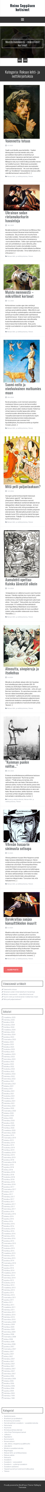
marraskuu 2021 (10, 1095)
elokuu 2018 (8, 1181)
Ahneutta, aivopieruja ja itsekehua (22, 682)
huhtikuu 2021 (9, 1110)
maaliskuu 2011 (9, 1319)
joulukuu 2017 (9, 1198)
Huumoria (7, 1439)
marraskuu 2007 (10, 1361)
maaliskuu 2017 (9, 1216)
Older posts (11, 981)
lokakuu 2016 (9, 1228)
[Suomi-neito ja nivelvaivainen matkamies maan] (22, 373)
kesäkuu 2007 (9, 1373)
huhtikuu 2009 (9, 1338)
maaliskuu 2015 (9, 1265)
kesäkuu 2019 (9, 1157)
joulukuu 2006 (9, 1388)
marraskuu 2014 (10, 1275)
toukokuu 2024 (9, 1036)
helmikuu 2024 (9, 1044)
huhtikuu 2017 (9, 1213)
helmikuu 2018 (9, 1194)
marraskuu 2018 (10, 1174)
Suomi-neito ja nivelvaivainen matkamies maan (23, 400)
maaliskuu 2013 (9, 1299)
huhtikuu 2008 (9, 1353)
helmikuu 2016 (9, 1248)
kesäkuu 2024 (9, 1034)
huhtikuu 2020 (9, 1140)
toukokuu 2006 (9, 1397)
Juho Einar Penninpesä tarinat (15, 1444)
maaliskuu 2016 (9, 1245)
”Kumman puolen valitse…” (17, 775)
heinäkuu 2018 (9, 1184)
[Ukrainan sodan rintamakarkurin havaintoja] (22, 209)
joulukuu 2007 (9, 1358)
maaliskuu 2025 (9, 1029)
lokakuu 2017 (9, 1203)
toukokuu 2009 (9, 1336)
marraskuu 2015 (10, 1255)
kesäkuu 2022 (9, 1078)
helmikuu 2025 (9, 1031)
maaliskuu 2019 (9, 1164)
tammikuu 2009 (9, 1343)
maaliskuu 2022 (9, 1085)
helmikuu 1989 (9, 1410)
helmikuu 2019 (9, 1167)
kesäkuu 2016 (9, 1238)
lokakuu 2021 (9, 1098)
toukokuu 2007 (9, 1375)
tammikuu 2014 (9, 1289)
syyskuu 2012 (9, 1304)
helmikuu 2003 (9, 1405)
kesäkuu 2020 (9, 1135)
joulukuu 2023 (9, 1049)
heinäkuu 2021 (9, 1103)
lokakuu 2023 (9, 1053)
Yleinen (30, 188)
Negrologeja (8, 1462)
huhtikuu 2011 (9, 1316)
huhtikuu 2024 (9, 1039)
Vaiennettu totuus (17, 152)
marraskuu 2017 (10, 1201)
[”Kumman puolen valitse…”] (22, 750)
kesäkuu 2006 (9, 1395)
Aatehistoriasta (9, 1428)
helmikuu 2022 (9, 1088)
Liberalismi (8, 1458)
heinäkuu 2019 (9, 1154)
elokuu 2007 (8, 1368)
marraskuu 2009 (10, 1334)
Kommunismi (9, 1451)
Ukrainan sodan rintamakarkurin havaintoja (17, 228)
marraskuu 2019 (10, 1149)
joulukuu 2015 (9, 1253)
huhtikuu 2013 (9, 1297)
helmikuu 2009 (9, 1341)
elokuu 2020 (8, 1130)
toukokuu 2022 (9, 1081)
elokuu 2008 (8, 1351)
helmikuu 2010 (9, 1329)
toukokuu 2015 (9, 1260)
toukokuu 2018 (9, 1189)
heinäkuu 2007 (9, 1370)
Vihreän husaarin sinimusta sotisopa (18, 858)
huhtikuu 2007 (9, 1378)
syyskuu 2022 (9, 1076)
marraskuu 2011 (10, 1309)
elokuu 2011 (8, 1314)
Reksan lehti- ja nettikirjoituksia (17, 188)
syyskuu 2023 (9, 1056)
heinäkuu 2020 (9, 1132)
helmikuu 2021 (9, 1115)
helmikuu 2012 (9, 1307)
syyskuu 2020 (9, 1127)
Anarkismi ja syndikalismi (13, 1430)
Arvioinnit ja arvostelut (12, 1432)
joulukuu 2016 (9, 1223)
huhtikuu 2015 (9, 1262)
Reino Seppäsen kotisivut (22, 7)
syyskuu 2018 (9, 1179)
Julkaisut (7, 1446)
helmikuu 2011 (9, 1321)
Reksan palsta (9, 1467)
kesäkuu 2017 (9, 1211)
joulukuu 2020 (9, 1120)
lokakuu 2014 (9, 1277)
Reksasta (7, 1469)
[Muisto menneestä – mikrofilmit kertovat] (22, 289)
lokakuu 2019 (9, 1152)
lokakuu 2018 (9, 1176)
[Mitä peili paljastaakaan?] (22, 472)
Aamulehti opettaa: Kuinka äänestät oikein (21, 593)
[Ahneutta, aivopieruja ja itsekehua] (22, 657)
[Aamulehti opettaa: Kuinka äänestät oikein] (22, 565)
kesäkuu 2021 (9, 1105)
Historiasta (8, 1437)
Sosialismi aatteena (11, 1478)
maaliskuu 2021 (9, 1112)
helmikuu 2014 (9, 1287)
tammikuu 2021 (9, 1117)
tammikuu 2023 (9, 1071)
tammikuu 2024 (9, 1046)
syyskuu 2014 (9, 1280)
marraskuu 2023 (10, 1051)
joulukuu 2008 (9, 1346)
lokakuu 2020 (9, 1125)
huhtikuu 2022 (9, 1083)
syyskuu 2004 (9, 1402)
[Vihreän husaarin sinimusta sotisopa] (22, 837)
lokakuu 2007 (9, 1363)
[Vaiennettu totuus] (22, 123)
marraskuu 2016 (10, 1226)
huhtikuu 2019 (9, 1162)
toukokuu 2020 (9, 1137)
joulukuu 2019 (9, 1147)
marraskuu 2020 (10, 1122)
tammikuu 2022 (9, 1090)
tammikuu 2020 (9, 1144)
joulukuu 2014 (9, 1272)
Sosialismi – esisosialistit (13, 1474)
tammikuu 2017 (9, 1221)
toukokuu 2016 (9, 1240)
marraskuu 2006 (10, 1390)
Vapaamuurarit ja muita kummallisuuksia (19, 1480)
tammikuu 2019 (9, 1169)
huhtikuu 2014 (9, 1282)
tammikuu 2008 (9, 1356)
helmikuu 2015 (9, 1267)
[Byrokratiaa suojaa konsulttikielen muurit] (22, 916)
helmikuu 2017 (9, 1218)
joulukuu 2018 (9, 1171)
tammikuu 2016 (9, 1250)
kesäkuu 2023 (9, 1058)
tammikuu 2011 (9, 1324)
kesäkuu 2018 (9, 1186)
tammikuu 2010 (9, 1331)
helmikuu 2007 (9, 1383)
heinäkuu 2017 (9, 1208)
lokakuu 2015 (9, 1257)
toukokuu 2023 (9, 1061)
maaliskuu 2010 (9, 1326)
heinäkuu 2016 (9, 1235)
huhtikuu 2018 (9, 1191)
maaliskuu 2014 (9, 1284)
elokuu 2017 (8, 1206)
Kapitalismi (8, 1448)
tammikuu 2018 (9, 1196)
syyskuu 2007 (9, 1366)
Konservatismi (9, 1453)
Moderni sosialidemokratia (13, 1460)
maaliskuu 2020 (9, 1142)
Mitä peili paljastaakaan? (23, 498)
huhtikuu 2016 (9, 1243)
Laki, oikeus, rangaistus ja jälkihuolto (17, 1455)
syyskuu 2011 (9, 1312)
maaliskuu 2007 (9, 1380)
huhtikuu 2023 (9, 1063)
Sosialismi (7, 1471)
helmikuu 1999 (9, 1407)
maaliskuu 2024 (9, 1041)
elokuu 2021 (8, 1100)
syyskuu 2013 (9, 1292)
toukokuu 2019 (9, 1159)
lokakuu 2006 (9, 1393)
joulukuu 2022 (9, 1073)
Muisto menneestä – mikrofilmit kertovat (19, 305)
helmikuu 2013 (9, 1302)
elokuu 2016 (8, 1233)
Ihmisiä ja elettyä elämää (15, 811)
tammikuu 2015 (9, 1270)
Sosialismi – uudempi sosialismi (15, 1476)
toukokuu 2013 (9, 1294)
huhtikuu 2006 (9, 1400)
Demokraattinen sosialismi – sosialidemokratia (21, 1435)
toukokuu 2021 (9, 1108)
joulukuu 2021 (9, 1093)
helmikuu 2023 (9, 1068)
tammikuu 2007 (9, 1385)
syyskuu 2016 (9, 1230)
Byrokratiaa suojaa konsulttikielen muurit (20, 932)
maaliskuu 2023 (9, 1066)
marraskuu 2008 (10, 1348)
